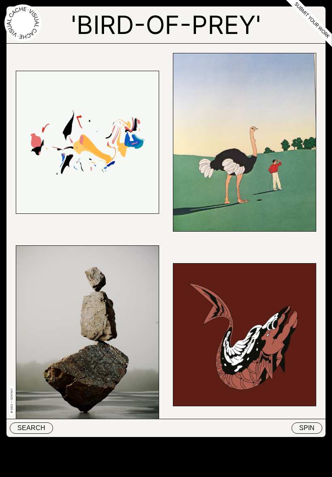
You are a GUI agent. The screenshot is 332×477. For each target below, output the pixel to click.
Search (31, 427)
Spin (307, 427)
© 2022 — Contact (11, 400)
